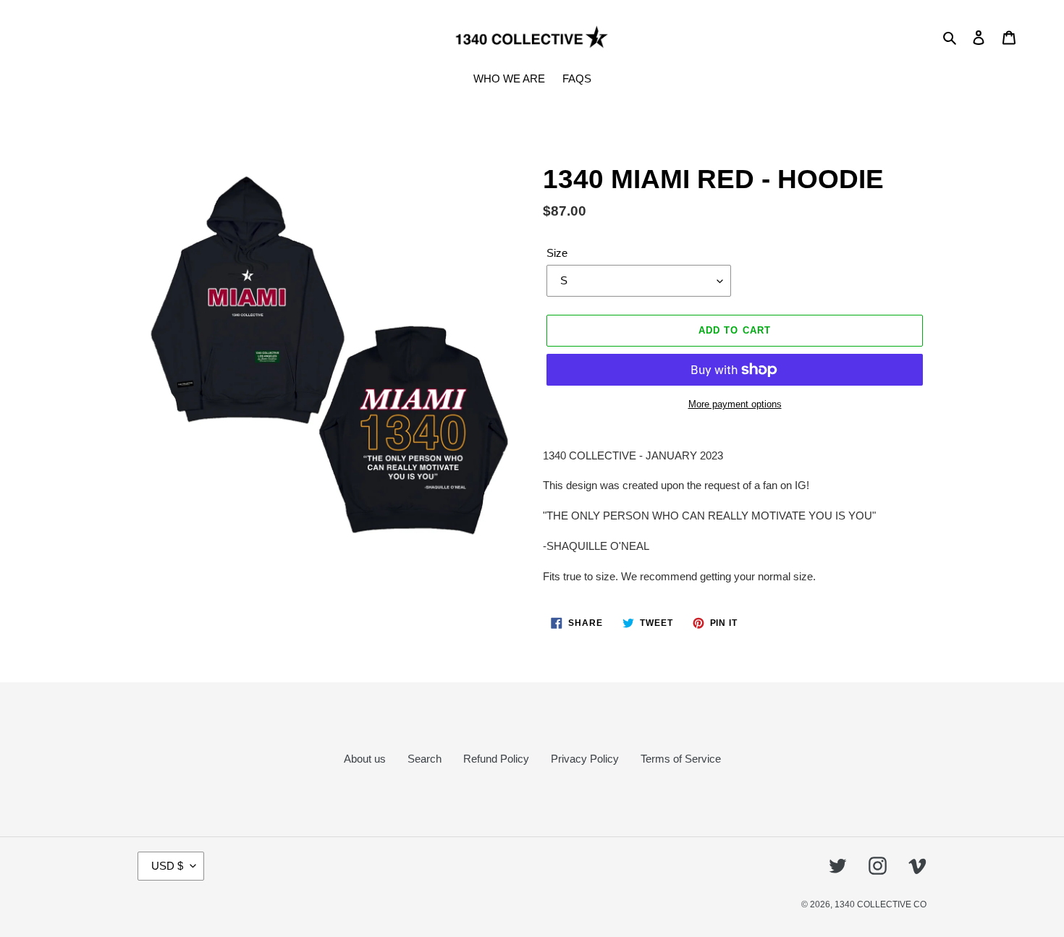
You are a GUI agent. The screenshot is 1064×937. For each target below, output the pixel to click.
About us (365, 758)
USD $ (167, 866)
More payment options (735, 404)
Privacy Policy (585, 758)
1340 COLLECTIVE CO (880, 904)
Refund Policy (496, 758)
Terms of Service (681, 758)
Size (556, 253)
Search (425, 758)
